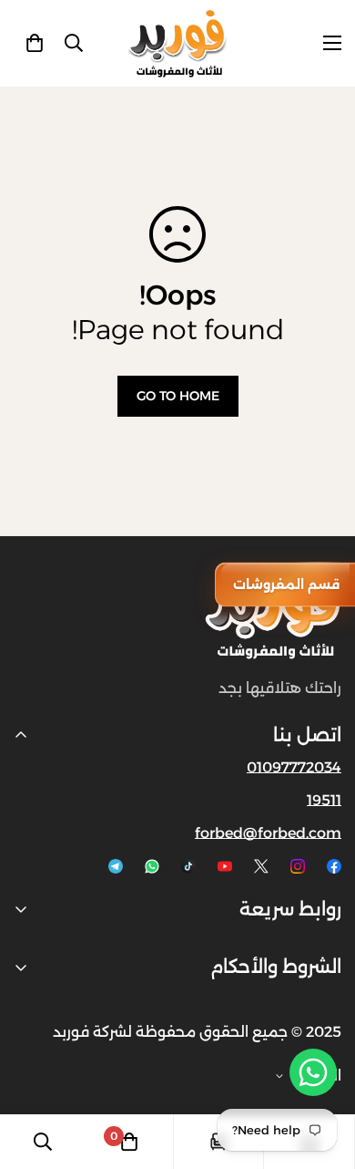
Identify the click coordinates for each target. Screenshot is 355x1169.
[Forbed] (177, 43)
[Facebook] (334, 866)
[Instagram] (297, 866)
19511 (324, 800)
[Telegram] (115, 866)
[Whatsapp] (152, 866)
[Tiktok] (188, 866)
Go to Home (178, 396)
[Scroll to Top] (33, 1072)
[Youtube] (225, 866)
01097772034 (294, 767)
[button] (35, 43)
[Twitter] (261, 866)
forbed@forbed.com (268, 833)
